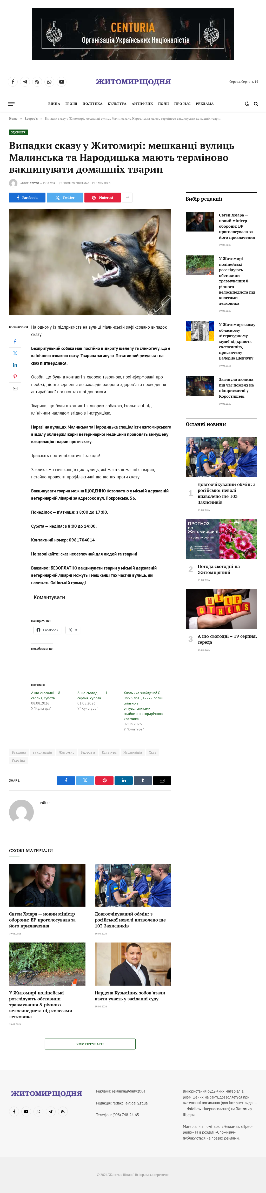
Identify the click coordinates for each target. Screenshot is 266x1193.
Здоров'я (18, 132)
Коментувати (90, 1044)
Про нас (182, 103)
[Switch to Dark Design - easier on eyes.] (247, 103)
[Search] (255, 104)
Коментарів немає (76, 183)
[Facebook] (15, 342)
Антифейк (142, 103)
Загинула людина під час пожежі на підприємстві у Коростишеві (236, 387)
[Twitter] (15, 353)
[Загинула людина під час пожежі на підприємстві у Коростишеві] (200, 386)
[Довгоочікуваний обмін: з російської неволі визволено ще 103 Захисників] (133, 885)
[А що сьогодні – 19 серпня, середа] (221, 609)
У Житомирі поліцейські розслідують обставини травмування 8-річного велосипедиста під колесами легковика (40, 1005)
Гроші (71, 103)
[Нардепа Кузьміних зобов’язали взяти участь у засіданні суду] (133, 964)
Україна (18, 760)
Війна (54, 103)
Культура (117, 103)
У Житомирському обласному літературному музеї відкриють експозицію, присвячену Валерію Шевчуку (237, 341)
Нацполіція (132, 752)
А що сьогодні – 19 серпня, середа (227, 639)
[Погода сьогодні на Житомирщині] (221, 539)
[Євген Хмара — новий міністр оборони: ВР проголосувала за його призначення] (47, 885)
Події (163, 103)
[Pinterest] (15, 377)
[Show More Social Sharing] (127, 197)
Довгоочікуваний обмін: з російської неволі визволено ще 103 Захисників (130, 920)
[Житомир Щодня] (133, 82)
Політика (92, 103)
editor (34, 183)
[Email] (15, 388)
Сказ (153, 752)
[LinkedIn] (15, 365)
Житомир (67, 752)
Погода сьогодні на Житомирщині (219, 569)
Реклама (205, 103)
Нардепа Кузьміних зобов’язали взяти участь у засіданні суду (130, 996)
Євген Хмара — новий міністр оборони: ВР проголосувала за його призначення (42, 920)
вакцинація (42, 752)
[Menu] (11, 104)
